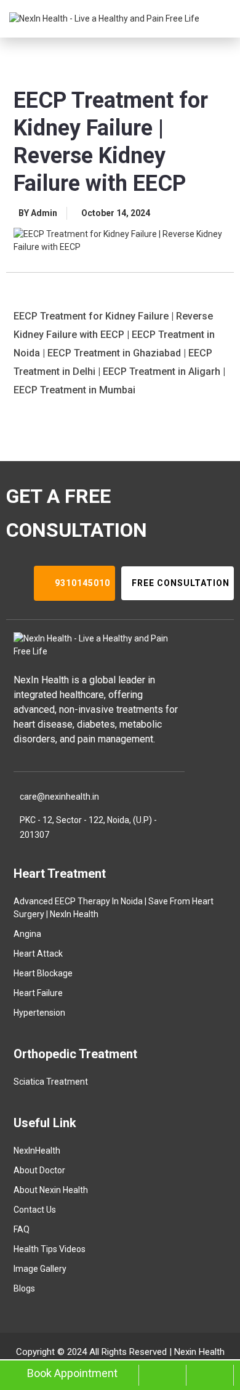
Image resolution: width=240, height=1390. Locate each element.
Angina (27, 934)
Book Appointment (72, 1373)
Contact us (35, 1210)
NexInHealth (37, 1150)
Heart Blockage (43, 973)
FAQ (22, 1229)
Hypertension (39, 1013)
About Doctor (39, 1170)
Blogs (24, 1288)
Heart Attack (38, 953)
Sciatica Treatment (51, 1082)
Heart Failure (38, 993)
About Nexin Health (51, 1190)
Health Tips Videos (50, 1249)
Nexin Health (199, 1351)
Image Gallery (40, 1269)
